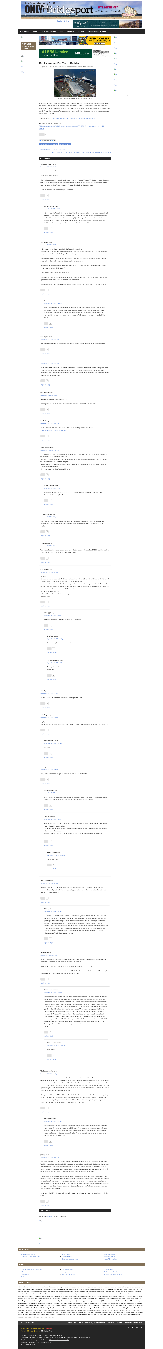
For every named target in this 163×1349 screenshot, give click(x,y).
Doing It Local (66, 1272)
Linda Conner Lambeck (121, 1305)
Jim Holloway (125, 1301)
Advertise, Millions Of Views (52, 31)
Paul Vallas (115, 1310)
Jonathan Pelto (29, 1305)
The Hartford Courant (69, 1274)
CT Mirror (108, 1294)
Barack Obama (139, 1287)
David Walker (45, 1296)
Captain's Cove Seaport (121, 1291)
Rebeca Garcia (39, 1312)
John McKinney (103, 1303)
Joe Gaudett (25, 1303)
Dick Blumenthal (67, 1256)
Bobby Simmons (128, 1289)
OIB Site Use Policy (47, 1331)
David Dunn (21, 1296)
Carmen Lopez (137, 1291)
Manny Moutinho (54, 1308)
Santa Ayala (91, 1312)
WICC (22, 1277)
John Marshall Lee (94, 1303)
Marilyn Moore (98, 1308)
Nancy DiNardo (79, 1310)
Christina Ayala (102, 1294)
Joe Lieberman (49, 1303)
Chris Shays (88, 1294)
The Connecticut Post (110, 1272)
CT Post (114, 1294)
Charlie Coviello (35, 1294)
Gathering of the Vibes (66, 1298)
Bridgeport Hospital (94, 1291)
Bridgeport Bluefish (68, 1291)
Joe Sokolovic (57, 1303)
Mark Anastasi (112, 1308)
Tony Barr (117, 1314)
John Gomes (77, 1303)
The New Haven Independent (113, 1274)
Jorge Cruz (36, 1305)
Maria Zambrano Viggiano (87, 1308)
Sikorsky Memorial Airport (130, 1312)
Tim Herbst (84, 1314)
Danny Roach (134, 1294)
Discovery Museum (91, 1296)
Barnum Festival (30, 1289)
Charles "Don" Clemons (24, 1294)
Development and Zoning (63, 66)
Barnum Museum (39, 1289)
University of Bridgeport (127, 1314)
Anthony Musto (109, 1287)
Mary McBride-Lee (138, 1308)
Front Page (24, 31)
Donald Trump (107, 1296)
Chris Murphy (66, 1254)
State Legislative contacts (70, 1259)
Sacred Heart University (81, 1312)
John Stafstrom (138, 1303)
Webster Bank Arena (38, 1317)
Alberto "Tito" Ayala (43, 1287)
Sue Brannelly (58, 1314)
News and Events (76, 66)
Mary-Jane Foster (128, 1308)
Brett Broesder (43, 1291)
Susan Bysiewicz (66, 1314)
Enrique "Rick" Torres (28, 1298)
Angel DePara (100, 1287)
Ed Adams (129, 1296)
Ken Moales (73, 1305)
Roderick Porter (71, 1312)
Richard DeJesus (48, 1312)
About (35, 31)
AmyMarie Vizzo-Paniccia (69, 1287)
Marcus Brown (62, 1308)
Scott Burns (105, 1312)
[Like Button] (41, 134)
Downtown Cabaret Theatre (119, 1296)
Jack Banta (73, 1301)
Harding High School (119, 1298)
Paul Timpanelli (108, 1310)
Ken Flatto (67, 1305)
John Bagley (64, 1303)
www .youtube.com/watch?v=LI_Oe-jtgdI (53, 430)
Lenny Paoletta (104, 1305)
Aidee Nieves (28, 1287)
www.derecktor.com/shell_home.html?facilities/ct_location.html (73, 119)
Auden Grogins (125, 1287)
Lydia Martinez (35, 1308)
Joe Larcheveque (33, 1303)
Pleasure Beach (136, 1310)
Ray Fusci (24, 1344)
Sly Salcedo (140, 1312)
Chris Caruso (52, 1294)
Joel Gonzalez (41, 1303)
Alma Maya (59, 1287)
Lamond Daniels (95, 1305)
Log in (59, 21)
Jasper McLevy (88, 1301)
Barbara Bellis (21, 1289)
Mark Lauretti (120, 1308)
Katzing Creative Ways (44, 1342)
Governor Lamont (109, 1256)
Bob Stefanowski (34, 1291)
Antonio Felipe (117, 1287)
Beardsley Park (64, 1289)
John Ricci (123, 1303)
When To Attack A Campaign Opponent (52, 150)
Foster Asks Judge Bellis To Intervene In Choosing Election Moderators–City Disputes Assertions (79, 152)
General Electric (86, 1298)
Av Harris (132, 1287)
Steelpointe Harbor (23, 1314)
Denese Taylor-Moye (54, 1296)
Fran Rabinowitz (56, 1298)
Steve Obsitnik (41, 1314)
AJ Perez (35, 1287)
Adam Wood (21, 1287)
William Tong (50, 1317)
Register (67, 21)
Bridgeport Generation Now (81, 1291)
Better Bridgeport (81, 1289)
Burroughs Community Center (106, 1291)
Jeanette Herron (97, 1301)
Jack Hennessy (80, 1301)
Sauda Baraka (98, 1312)
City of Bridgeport (109, 1254)
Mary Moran (21, 1310)
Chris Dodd (59, 1294)
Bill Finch (103, 1289)
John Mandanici (85, 1303)
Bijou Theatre (96, 1289)
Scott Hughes (112, 1312)
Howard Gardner (65, 1301)
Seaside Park (119, 1312)
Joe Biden (136, 1301)
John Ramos (117, 1303)
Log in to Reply (45, 199)
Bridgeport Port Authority (49, 144)
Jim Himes (24, 1259)
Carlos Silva (130, 1291)
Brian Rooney (59, 1291)
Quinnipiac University (23, 1312)
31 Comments (89, 66)
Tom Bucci (90, 1314)
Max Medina (28, 1310)
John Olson (111, 1303)
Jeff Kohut (103, 1301)
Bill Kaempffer (109, 1289)
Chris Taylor (94, 1294)
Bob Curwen (136, 1289)
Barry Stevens (47, 1289)
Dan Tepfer (141, 1294)
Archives (70, 31)
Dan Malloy (127, 1294)
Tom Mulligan (111, 1314)
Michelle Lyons (46, 1310)
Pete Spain (121, 1310)
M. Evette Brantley (44, 1308)
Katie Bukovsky (43, 1305)
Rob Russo (63, 1312)
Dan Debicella (120, 1294)
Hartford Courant (130, 1298)
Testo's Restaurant (76, 1314)
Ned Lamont (94, 1310)
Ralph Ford (32, 1312)
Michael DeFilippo (36, 1310)
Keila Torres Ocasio (53, 1305)
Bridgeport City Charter (28, 1254)
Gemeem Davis (77, 1298)
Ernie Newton (38, 1298)
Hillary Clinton (40, 1301)
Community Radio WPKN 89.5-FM (31, 1269)
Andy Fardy (93, 1287)
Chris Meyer (66, 1294)
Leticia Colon (111, 1305)
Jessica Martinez (111, 1301)
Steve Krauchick (33, 1314)
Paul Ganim (101, 1310)
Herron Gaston (32, 1301)
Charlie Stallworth (44, 1294)
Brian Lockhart (51, 1291)
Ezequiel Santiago (46, 1298)
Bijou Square (89, 1289)
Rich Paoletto (56, 1312)
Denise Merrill (64, 1296)
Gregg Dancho (110, 1298)
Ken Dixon (61, 1305)
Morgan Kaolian (64, 144)
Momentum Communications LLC (69, 1337)
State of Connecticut (110, 1259)
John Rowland (130, 1303)
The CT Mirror (25, 1274)
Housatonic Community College (53, 1301)
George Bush (93, 1298)
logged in (50, 1216)
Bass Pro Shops (56, 1289)
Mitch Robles (62, 1310)
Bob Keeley (26, 1291)
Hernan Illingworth (23, 1301)
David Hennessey (29, 1296)
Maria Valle (77, 1308)
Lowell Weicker (27, 1308)
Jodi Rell (131, 1301)
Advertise (49, 1328)
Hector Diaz (138, 1298)
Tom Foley (96, 1314)
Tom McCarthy (103, 1314)
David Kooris (38, 1296)
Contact (81, 31)
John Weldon (21, 1305)
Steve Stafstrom (50, 1314)
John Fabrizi (71, 1303)
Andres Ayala (86, 1287)
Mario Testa (105, 1308)
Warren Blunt (28, 1317)
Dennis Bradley (73, 1296)
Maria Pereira (70, 1308)
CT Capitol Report (67, 1269)
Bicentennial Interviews (97, 31)
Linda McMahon (132, 1305)
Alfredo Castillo (52, 1287)
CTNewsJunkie (25, 1272)
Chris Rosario (80, 1294)
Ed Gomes (135, 1296)
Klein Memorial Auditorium (83, 1305)
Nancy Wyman (87, 1310)
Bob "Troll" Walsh (118, 1289)
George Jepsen (101, 1298)
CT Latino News (108, 1269)
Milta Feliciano (54, 1310)
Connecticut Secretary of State (30, 1256)
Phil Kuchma (128, 1310)
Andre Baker (79, 1287)
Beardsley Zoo (72, 1289)
